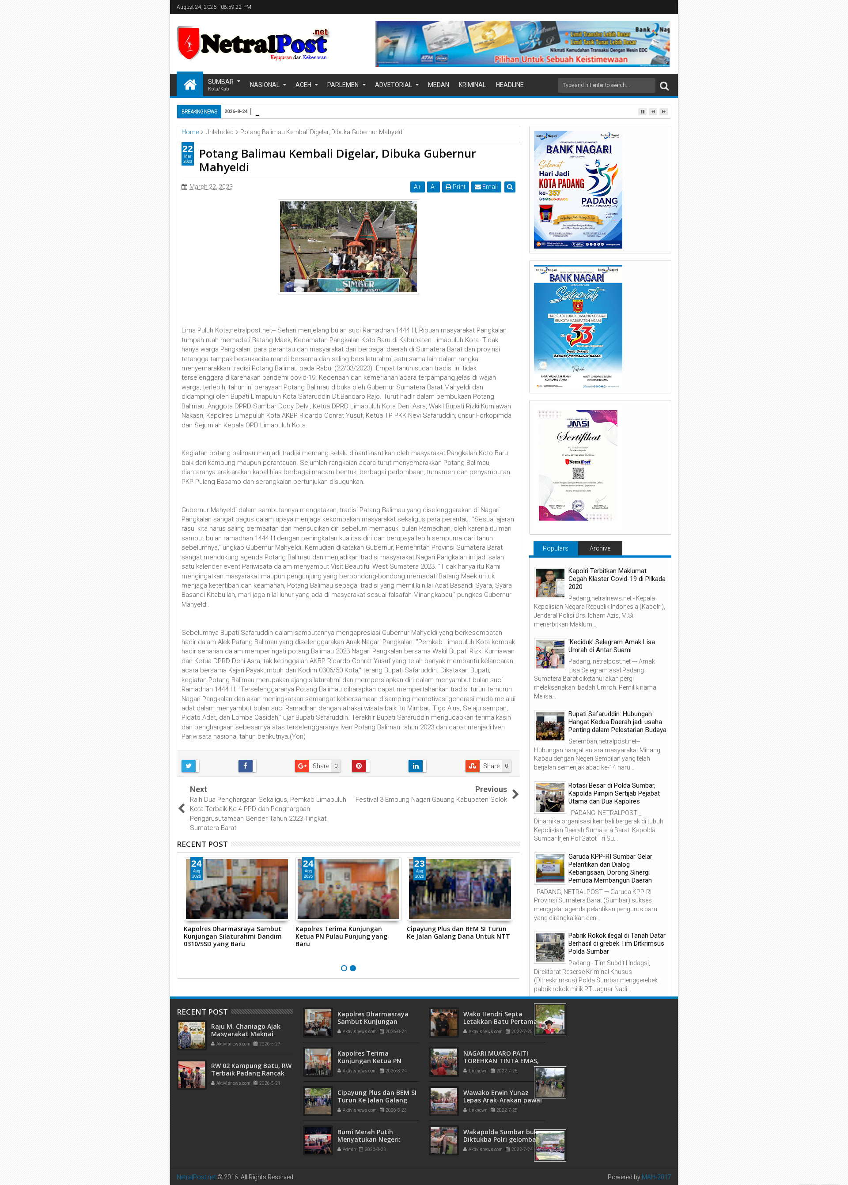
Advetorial (393, 84)
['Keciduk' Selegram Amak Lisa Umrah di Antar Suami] (550, 654)
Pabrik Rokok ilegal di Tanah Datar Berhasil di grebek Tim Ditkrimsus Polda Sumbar (617, 943)
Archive (600, 548)
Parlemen (343, 84)
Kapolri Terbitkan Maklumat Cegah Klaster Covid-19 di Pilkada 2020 (617, 579)
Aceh (303, 84)
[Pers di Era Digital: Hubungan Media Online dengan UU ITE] (550, 1019)
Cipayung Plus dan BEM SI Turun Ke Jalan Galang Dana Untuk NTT (458, 932)
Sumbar (221, 85)
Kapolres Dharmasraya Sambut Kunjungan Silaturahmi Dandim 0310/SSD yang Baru (233, 936)
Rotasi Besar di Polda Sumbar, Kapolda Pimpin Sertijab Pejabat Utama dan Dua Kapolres (614, 793)
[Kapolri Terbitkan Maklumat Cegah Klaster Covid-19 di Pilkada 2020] (550, 583)
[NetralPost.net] (190, 84)
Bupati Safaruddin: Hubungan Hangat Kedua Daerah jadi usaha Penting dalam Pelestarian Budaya (617, 722)
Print (458, 186)
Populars (555, 548)
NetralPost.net (196, 1177)
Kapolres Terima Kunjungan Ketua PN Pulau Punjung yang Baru (341, 936)
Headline (510, 84)
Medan (438, 84)
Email (489, 186)
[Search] (664, 85)
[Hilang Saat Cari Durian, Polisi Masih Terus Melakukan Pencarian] (550, 1082)
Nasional (265, 84)
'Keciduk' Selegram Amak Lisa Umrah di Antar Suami (611, 646)
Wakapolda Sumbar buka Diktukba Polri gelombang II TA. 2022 (503, 1139)
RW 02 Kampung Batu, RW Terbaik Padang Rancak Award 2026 (251, 1073)
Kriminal (472, 84)
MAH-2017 (656, 1177)
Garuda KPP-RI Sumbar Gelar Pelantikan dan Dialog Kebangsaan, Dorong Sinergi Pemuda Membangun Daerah (610, 868)
